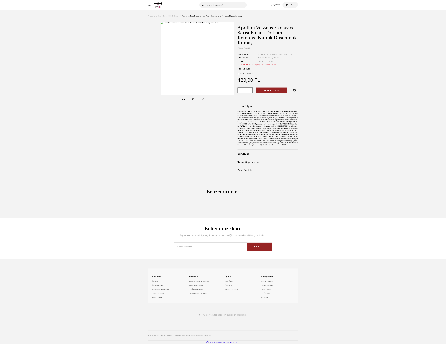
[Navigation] (149, 5)
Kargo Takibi (157, 297)
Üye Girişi (228, 285)
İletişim (155, 281)
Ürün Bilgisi (245, 106)
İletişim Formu (157, 285)
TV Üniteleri (265, 293)
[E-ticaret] (223, 342)
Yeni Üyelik (229, 281)
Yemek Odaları (267, 285)
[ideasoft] (210, 342)
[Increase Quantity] (250, 90)
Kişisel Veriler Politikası (198, 293)
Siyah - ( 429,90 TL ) (247, 74)
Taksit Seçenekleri (248, 162)
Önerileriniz (245, 170)
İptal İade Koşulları (196, 289)
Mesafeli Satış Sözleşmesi (199, 281)
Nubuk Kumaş (265, 58)
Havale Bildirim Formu (160, 289)
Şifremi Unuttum (231, 289)
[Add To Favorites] (294, 90)
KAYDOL (259, 246)
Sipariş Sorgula (158, 293)
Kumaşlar (279, 58)
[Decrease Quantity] (240, 90)
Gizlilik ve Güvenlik (196, 285)
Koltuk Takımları (267, 281)
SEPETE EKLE (272, 90)
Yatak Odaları (266, 289)
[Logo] (158, 5)
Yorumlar (243, 153)
